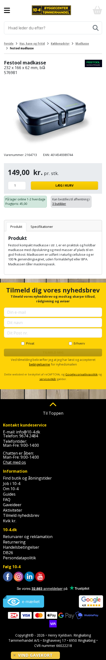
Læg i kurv (64, 185)
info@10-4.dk (28, 432)
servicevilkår (47, 379)
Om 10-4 (10, 488)
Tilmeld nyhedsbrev (21, 515)
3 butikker (59, 204)
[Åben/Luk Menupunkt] (7, 10)
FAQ (6, 499)
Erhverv (79, 343)
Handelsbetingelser (21, 547)
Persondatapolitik (19, 558)
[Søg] (95, 28)
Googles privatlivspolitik (81, 374)
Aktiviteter (12, 510)
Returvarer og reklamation (28, 536)
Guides (9, 494)
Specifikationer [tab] (42, 226)
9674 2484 (28, 436)
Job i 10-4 (11, 483)
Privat (30, 343)
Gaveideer (12, 504)
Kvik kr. (9, 521)
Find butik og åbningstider (27, 478)
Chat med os (14, 462)
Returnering (14, 542)
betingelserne (39, 364)
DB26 (8, 552)
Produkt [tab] (16, 226)
